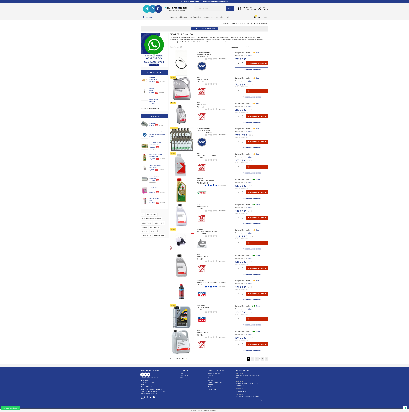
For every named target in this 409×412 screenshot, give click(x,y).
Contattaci (173, 17)
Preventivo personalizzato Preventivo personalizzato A (157, 133)
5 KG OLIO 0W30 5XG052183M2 (154, 177)
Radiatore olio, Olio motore (207, 231)
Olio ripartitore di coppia (206, 155)
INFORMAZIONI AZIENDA (150, 370)
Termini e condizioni (214, 373)
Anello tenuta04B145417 (153, 100)
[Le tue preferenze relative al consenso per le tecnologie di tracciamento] (405, 408)
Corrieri (210, 380)
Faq (216, 17)
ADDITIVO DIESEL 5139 (154, 199)
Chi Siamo (183, 17)
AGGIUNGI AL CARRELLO (257, 63)
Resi (227, 17)
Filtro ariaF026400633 (153, 78)
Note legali (211, 384)
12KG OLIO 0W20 (203, 130)
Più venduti (183, 378)
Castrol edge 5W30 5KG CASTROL (155, 144)
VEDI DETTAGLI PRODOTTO (252, 69)
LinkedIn (142, 398)
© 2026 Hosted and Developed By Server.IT (204, 410)
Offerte (182, 373)
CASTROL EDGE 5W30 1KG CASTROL (155, 156)
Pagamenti (211, 378)
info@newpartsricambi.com (153, 389)
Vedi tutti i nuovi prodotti (150, 108)
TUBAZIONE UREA (204, 54)
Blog (221, 17)
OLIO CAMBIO (202, 79)
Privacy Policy (212, 389)
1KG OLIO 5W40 (203, 307)
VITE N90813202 (152, 122)
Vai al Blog (259, 400)
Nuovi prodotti (184, 375)
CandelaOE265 (151, 89)
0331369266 (148, 387)
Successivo (266, 359)
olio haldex (201, 105)
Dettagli (250, 55)
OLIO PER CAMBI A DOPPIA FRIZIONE (211, 282)
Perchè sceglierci (195, 17)
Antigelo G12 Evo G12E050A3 (154, 189)
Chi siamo (211, 375)
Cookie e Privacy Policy (215, 382)
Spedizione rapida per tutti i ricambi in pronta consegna (204, 1)
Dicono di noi (208, 17)
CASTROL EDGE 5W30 (205, 181)
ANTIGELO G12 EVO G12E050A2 (155, 166)
